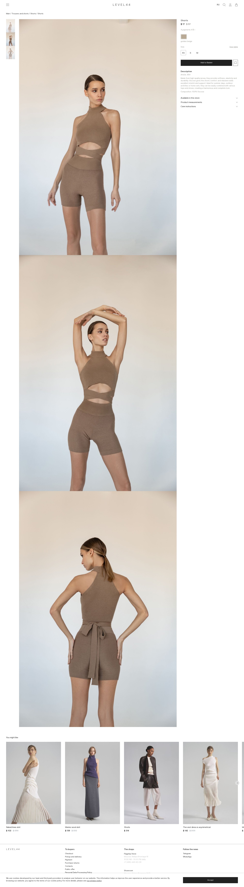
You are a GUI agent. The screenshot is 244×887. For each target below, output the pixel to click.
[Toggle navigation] (7, 4)
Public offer (70, 869)
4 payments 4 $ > (188, 30)
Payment (68, 860)
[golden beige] (184, 36)
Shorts (33, 14)
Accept (210, 880)
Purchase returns (72, 863)
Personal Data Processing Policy (78, 873)
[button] (236, 4)
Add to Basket (206, 63)
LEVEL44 (122, 5)
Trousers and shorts (20, 14)
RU (218, 4)
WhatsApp (187, 857)
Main (8, 14)
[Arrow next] (237, 783)
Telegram (187, 854)
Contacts (69, 866)
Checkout (69, 854)
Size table (234, 47)
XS (183, 53)
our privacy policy (94, 881)
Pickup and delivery (73, 857)
